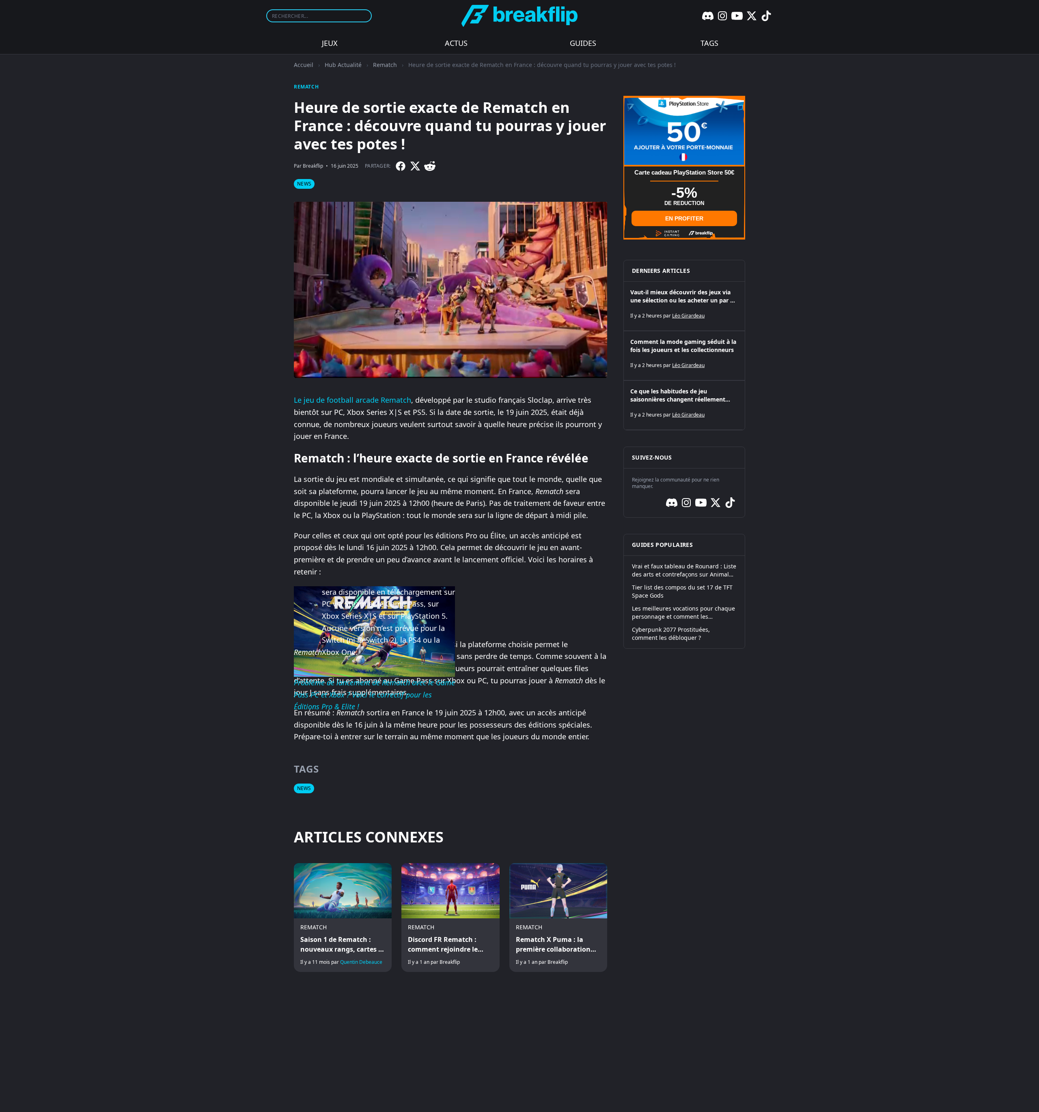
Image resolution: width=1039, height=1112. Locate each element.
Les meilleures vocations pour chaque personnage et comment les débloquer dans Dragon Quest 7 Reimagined (683, 613)
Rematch (385, 65)
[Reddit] (429, 166)
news (304, 183)
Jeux (330, 43)
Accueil (303, 65)
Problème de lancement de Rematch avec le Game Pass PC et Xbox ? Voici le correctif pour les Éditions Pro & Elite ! (374, 694)
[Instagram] (722, 15)
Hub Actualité (343, 65)
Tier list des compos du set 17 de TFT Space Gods (682, 591)
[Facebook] (400, 166)
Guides (583, 43)
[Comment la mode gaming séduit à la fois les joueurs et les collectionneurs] (684, 355)
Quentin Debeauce (361, 962)
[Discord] (707, 15)
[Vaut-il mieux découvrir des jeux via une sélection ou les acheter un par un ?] (684, 306)
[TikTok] (766, 15)
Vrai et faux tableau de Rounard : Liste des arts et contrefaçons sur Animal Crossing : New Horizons (684, 570)
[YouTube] (737, 15)
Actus (456, 43)
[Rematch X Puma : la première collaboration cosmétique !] (558, 917)
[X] (751, 15)
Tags (709, 43)
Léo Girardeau (688, 315)
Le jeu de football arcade (337, 400)
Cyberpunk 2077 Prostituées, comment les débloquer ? (671, 633)
